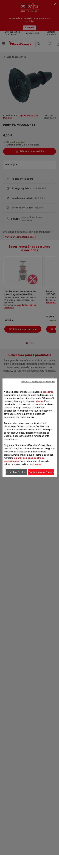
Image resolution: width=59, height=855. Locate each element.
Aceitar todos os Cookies (41, 472)
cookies (36, 464)
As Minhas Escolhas (16, 472)
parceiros (47, 391)
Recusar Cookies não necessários (38, 381)
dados (39, 401)
